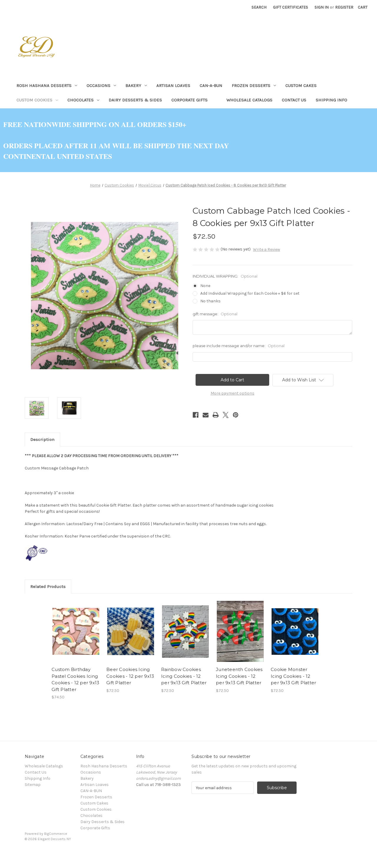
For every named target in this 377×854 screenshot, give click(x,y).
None (205, 285)
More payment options (232, 393)
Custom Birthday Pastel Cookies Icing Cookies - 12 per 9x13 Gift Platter (75, 679)
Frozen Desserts (251, 85)
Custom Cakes (301, 85)
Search (259, 7)
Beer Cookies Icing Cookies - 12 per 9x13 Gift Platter (130, 676)
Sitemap (33, 784)
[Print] (216, 415)
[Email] (206, 415)
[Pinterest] (236, 415)
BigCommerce (55, 834)
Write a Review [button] (266, 249)
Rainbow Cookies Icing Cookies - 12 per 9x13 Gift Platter (183, 676)
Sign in (322, 7)
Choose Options (76, 636)
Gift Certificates (290, 7)
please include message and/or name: (239, 345)
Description (42, 439)
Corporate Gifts (189, 100)
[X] (226, 415)
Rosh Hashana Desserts (44, 85)
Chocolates (80, 100)
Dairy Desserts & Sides (135, 100)
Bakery (133, 85)
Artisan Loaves (173, 85)
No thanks (210, 301)
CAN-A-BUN (211, 85)
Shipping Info (331, 100)
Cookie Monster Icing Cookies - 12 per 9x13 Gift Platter (293, 676)
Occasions (98, 85)
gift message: (215, 313)
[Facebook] (196, 415)
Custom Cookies (34, 100)
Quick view (71, 626)
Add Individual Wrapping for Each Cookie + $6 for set (250, 293)
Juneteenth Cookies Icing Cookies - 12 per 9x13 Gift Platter (239, 676)
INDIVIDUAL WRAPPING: (225, 276)
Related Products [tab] (48, 586)
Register (344, 7)
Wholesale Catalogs (249, 100)
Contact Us (294, 100)
